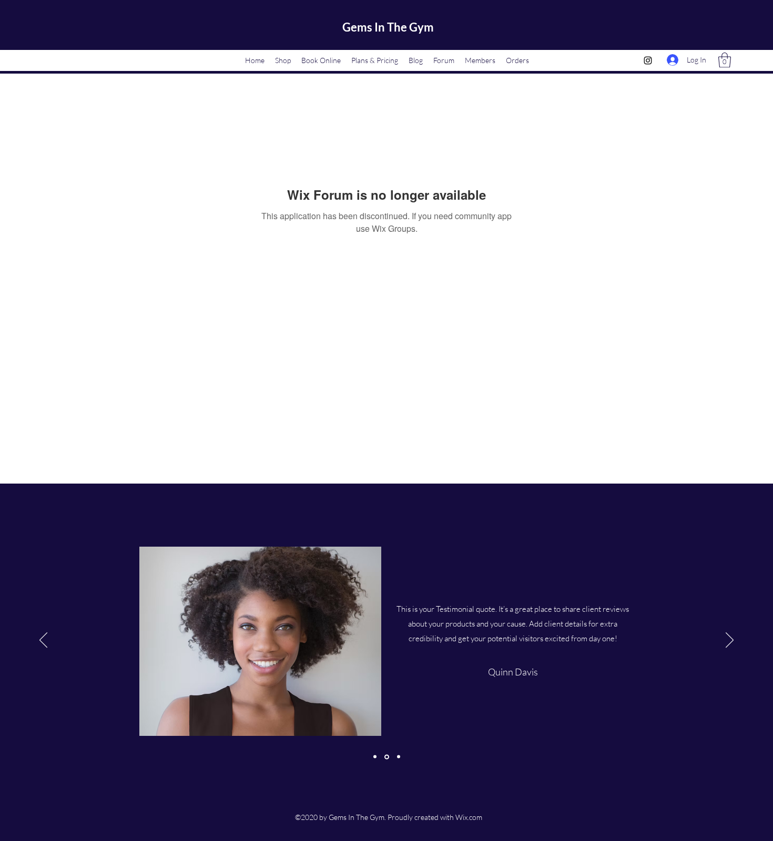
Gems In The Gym (388, 27)
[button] (724, 60)
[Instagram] (648, 60)
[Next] (730, 640)
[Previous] (43, 640)
